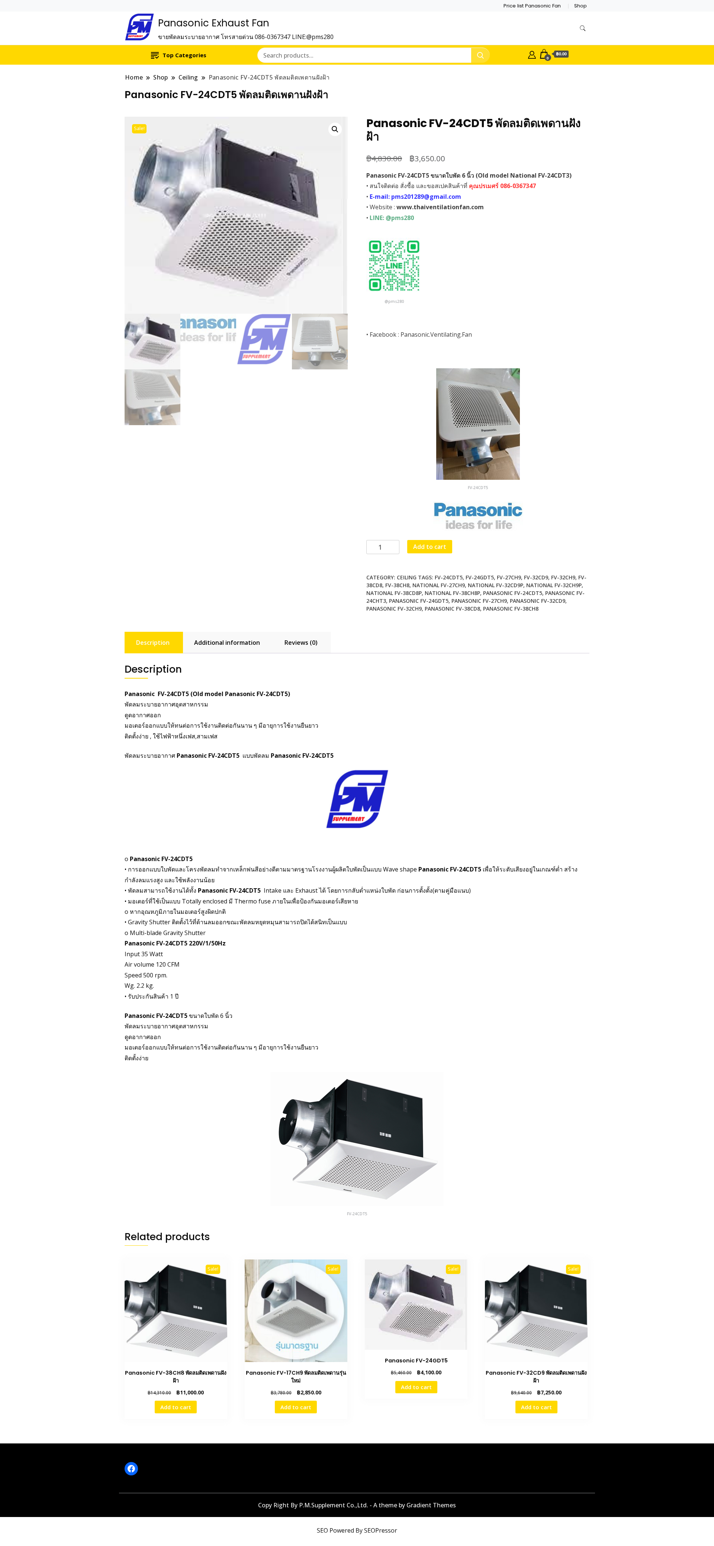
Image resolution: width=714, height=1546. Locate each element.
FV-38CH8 (397, 585)
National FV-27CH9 (438, 585)
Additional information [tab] (227, 642)
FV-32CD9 (536, 577)
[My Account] (532, 53)
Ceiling (406, 577)
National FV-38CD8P (394, 592)
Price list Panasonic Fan (532, 5)
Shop (580, 5)
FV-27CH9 (509, 577)
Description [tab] (153, 642)
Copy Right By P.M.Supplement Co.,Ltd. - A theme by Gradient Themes (357, 1505)
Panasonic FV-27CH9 (479, 600)
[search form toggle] (582, 28)
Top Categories (184, 55)
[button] (335, 129)
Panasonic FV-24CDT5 (512, 592)
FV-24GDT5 (480, 577)
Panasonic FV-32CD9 (537, 600)
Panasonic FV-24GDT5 (418, 600)
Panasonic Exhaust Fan (213, 23)
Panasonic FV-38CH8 (510, 608)
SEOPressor (380, 1530)
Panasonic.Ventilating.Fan (436, 334)
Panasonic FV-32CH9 (394, 608)
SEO (322, 1530)
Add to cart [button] (175, 1407)
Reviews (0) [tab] (301, 642)
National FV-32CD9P (495, 585)
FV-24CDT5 (449, 577)
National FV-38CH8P (452, 592)
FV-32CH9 (563, 577)
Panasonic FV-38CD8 (452, 608)
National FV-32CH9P (554, 585)
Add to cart (429, 547)
